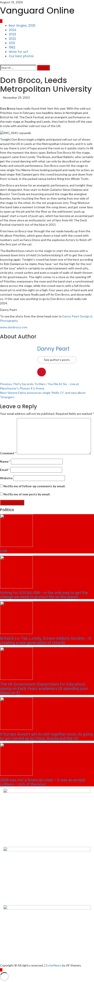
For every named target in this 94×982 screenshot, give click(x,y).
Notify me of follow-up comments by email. (34, 486)
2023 (12, 34)
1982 (12, 47)
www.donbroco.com (13, 327)
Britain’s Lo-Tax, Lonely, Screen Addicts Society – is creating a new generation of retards (45, 640)
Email (5, 470)
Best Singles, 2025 (22, 25)
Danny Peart (53, 348)
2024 (12, 30)
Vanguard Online (37, 10)
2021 (12, 43)
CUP (3, 551)
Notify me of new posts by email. (26, 494)
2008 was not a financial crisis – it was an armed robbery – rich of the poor (42, 782)
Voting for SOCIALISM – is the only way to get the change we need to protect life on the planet (44, 594)
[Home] (1, 21)
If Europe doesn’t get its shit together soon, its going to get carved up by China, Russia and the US (46, 736)
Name (5, 461)
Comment (8, 453)
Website (6, 478)
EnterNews (53, 965)
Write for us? (18, 52)
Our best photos (21, 56)
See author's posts (57, 360)
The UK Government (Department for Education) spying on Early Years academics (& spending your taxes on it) (44, 688)
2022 (12, 38)
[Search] (1, 62)
